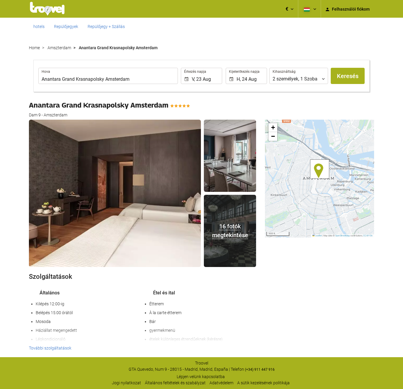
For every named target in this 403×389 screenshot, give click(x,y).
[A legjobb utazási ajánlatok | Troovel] (47, 9)
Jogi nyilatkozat (126, 382)
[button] (289, 9)
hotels (39, 26)
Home (34, 47)
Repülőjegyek (66, 26)
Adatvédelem (221, 382)
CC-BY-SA (368, 235)
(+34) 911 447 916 (260, 369)
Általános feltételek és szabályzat (175, 382)
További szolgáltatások (50, 348)
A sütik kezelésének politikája (263, 382)
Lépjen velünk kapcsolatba (201, 376)
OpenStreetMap (342, 235)
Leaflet (318, 235)
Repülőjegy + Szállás (106, 26)
